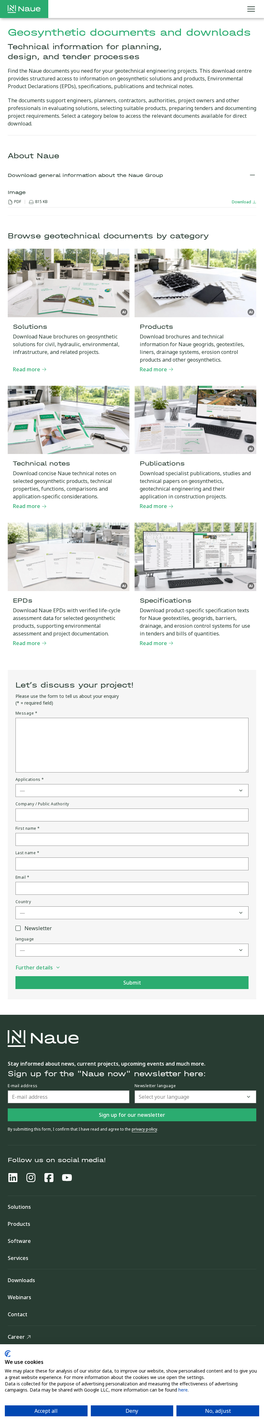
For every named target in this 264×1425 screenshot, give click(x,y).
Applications (29, 780)
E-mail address (23, 1086)
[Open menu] (251, 9)
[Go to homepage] (24, 9)
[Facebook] (49, 1177)
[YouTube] (67, 1177)
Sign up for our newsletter (132, 1114)
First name (27, 828)
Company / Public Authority (42, 804)
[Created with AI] (124, 312)
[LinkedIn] (13, 1177)
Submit (132, 982)
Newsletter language (155, 1086)
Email (22, 877)
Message (26, 713)
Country (23, 902)
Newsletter (38, 928)
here (183, 1390)
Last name (27, 853)
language (24, 939)
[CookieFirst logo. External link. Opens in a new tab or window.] (8, 1353)
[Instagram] (31, 1177)
